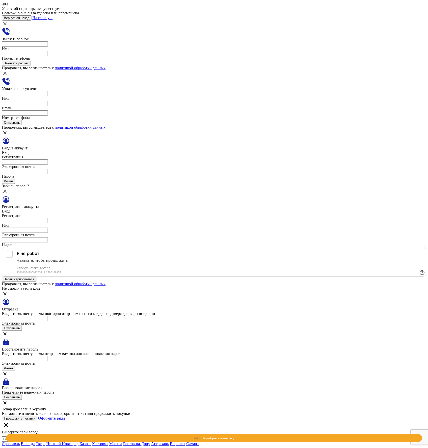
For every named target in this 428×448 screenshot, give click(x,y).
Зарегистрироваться (19, 279)
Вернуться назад (16, 18)
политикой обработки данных (80, 68)
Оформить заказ (51, 418)
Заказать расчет (16, 63)
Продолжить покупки (19, 418)
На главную (42, 18)
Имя (5, 49)
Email (6, 108)
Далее (8, 368)
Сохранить (12, 397)
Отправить (12, 122)
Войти (8, 181)
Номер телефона (16, 58)
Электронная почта (18, 167)
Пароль (8, 176)
